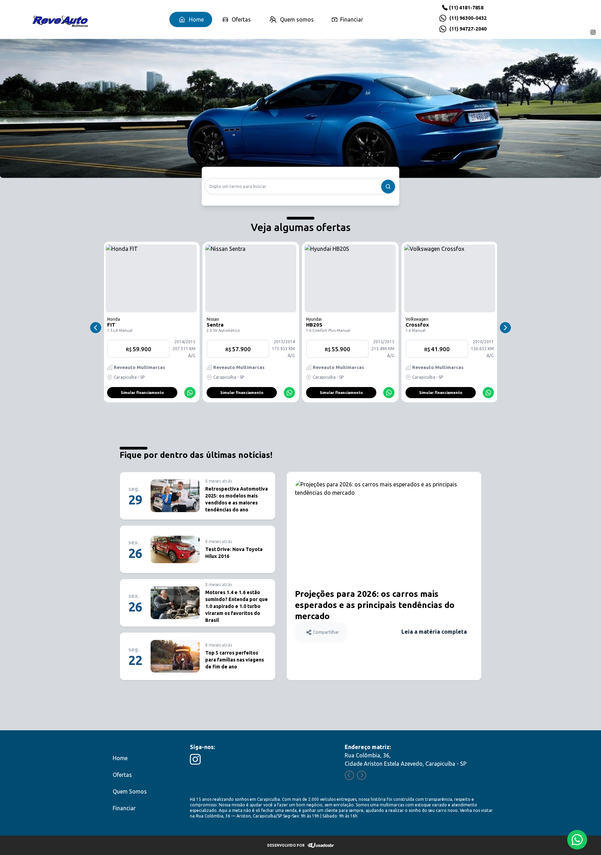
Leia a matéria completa (434, 631)
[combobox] (300, 186)
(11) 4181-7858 (466, 7)
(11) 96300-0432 (468, 18)
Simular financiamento (142, 392)
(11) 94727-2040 (468, 29)
